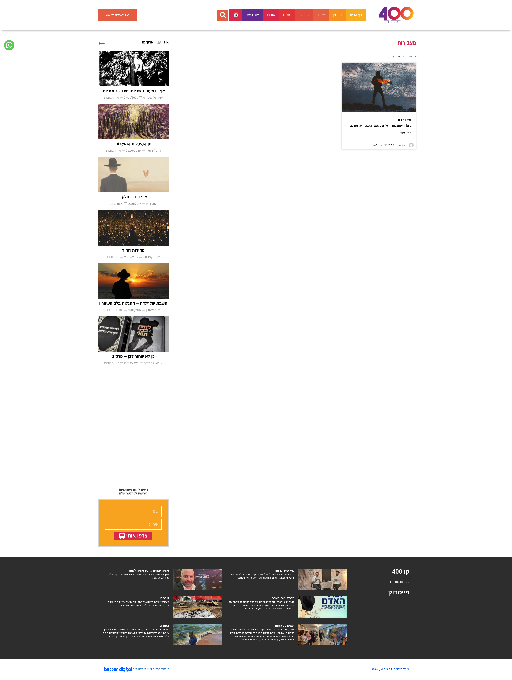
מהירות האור (133, 250)
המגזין (337, 15)
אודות (271, 15)
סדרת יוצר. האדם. (282, 598)
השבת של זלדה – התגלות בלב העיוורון (133, 303)
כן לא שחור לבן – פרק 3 (133, 356)
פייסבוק (398, 592)
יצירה (321, 15)
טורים (287, 15)
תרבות (304, 15)
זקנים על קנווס (284, 626)
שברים (164, 598)
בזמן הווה (163, 626)
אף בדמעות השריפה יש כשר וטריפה (133, 90)
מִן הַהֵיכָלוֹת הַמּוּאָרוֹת (133, 143)
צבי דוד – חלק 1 (133, 196)
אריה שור (400, 145)
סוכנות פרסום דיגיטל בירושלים (151, 669)
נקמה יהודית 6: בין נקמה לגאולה (148, 571)
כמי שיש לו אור (284, 571)
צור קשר (252, 15)
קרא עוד (405, 133)
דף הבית (356, 15)
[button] (222, 15)
